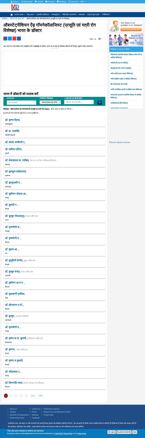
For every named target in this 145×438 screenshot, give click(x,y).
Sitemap (35, 415)
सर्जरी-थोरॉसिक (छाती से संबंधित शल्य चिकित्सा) (126, 89)
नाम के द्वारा (10, 98)
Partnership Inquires (52, 409)
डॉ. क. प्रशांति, (12, 131)
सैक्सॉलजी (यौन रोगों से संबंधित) (121, 68)
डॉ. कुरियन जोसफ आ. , (16, 193)
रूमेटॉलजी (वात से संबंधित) (119, 63)
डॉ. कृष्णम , (16, 349)
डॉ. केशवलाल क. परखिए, (30, 160)
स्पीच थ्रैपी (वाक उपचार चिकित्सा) (122, 73)
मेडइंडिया (5, 19)
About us (13, 409)
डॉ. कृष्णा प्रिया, (12, 120)
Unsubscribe (48, 415)
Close (135, 432)
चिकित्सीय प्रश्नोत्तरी (69, 14)
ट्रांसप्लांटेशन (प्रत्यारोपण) (119, 108)
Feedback (36, 418)
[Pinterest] (14, 38)
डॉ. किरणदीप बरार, (24, 382)
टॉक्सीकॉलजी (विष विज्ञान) (119, 103)
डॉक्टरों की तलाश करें (17, 19)
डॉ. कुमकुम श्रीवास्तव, (15, 171)
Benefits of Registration (19, 415)
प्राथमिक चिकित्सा (42, 14)
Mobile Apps (28, 2)
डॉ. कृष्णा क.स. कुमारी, (24, 338)
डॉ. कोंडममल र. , (13, 371)
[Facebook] (5, 38)
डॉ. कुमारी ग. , (11, 204)
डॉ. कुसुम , (17, 316)
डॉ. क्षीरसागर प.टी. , (14, 304)
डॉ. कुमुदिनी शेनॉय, (20, 260)
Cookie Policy (58, 433)
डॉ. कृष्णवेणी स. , (13, 227)
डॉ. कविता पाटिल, (13, 149)
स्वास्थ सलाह (19, 14)
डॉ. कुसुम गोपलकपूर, (21, 216)
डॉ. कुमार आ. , (12, 249)
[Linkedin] (19, 38)
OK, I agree (111, 432)
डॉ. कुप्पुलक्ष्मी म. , (13, 182)
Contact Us (75, 2)
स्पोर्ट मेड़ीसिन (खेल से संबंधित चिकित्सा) (124, 79)
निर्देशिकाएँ (105, 14)
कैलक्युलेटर (55, 14)
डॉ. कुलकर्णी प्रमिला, (15, 293)
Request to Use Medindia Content (57, 412)
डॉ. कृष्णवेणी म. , (13, 238)
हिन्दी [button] (82, 2)
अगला (33, 396)
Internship (51, 2)
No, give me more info (124, 432)
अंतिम (40, 396)
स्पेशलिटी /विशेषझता (46, 98)
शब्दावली (81, 14)
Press (34, 412)
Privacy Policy (67, 433)
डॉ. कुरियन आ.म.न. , (15, 282)
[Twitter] (10, 38)
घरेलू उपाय (30, 14)
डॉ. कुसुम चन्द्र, (19, 271)
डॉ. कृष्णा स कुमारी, (14, 360)
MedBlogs (62, 2)
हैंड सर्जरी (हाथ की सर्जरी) (119, 84)
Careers (40, 2)
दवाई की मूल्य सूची (93, 14)
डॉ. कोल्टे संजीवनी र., (15, 142)
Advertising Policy (17, 418)
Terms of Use (82, 433)
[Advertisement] (53, 68)
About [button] (15, 2)
